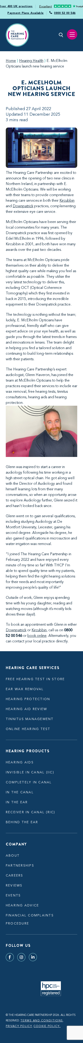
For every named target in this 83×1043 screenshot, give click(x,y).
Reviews (14, 885)
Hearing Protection (28, 699)
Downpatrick (23, 206)
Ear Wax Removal (25, 689)
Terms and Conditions (42, 1020)
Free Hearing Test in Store (35, 679)
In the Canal (20, 792)
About (13, 855)
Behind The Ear (22, 822)
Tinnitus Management (30, 719)
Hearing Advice (22, 905)
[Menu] (72, 34)
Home (11, 61)
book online (37, 636)
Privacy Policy (19, 1026)
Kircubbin (66, 201)
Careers (14, 875)
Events (13, 895)
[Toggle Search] (61, 35)
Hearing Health (31, 61)
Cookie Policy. (47, 1026)
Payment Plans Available (25, 13)
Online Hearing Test (28, 729)
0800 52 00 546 (64, 13)
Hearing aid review (26, 709)
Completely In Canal (29, 782)
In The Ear (17, 802)
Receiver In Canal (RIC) (30, 812)
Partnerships (20, 865)
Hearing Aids (20, 762)
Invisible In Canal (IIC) (30, 772)
